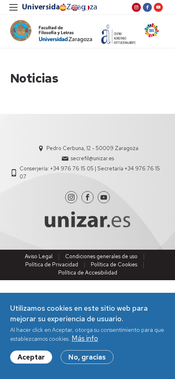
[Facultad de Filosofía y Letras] (51, 31)
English (74, 8)
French (86, 8)
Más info (85, 338)
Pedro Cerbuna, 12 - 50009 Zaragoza (92, 148)
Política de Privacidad (51, 264)
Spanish (62, 8)
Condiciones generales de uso (101, 256)
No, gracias (87, 357)
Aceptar (31, 357)
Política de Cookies (114, 264)
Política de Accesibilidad (87, 272)
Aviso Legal (38, 256)
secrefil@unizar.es (92, 158)
